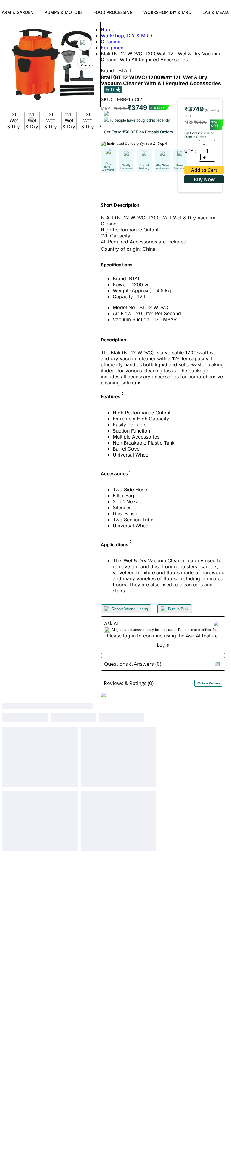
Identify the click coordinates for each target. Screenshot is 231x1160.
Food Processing (113, 12)
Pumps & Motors (64, 12)
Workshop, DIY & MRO (167, 12)
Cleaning (111, 42)
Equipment (113, 48)
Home (107, 29)
